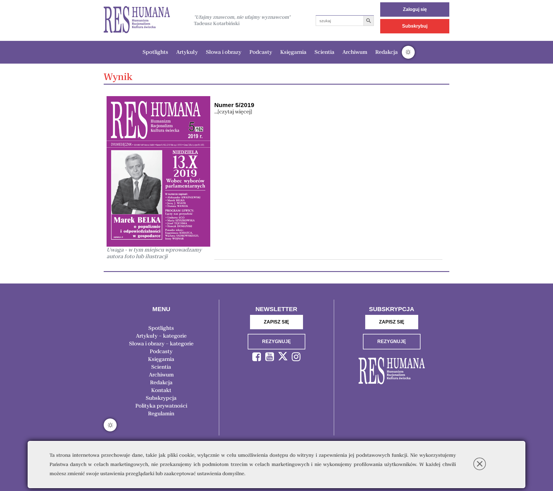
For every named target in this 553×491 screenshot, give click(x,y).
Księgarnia (293, 52)
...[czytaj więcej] (233, 112)
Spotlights (155, 52)
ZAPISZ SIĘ (276, 321)
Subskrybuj (414, 26)
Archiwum (354, 52)
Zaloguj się (415, 9)
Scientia (324, 52)
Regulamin (161, 413)
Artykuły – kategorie (161, 336)
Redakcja (386, 52)
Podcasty (260, 52)
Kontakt (161, 390)
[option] (137, 20)
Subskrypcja (161, 398)
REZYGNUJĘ (276, 341)
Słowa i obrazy (223, 52)
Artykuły (187, 52)
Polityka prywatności (161, 406)
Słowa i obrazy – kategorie (161, 344)
